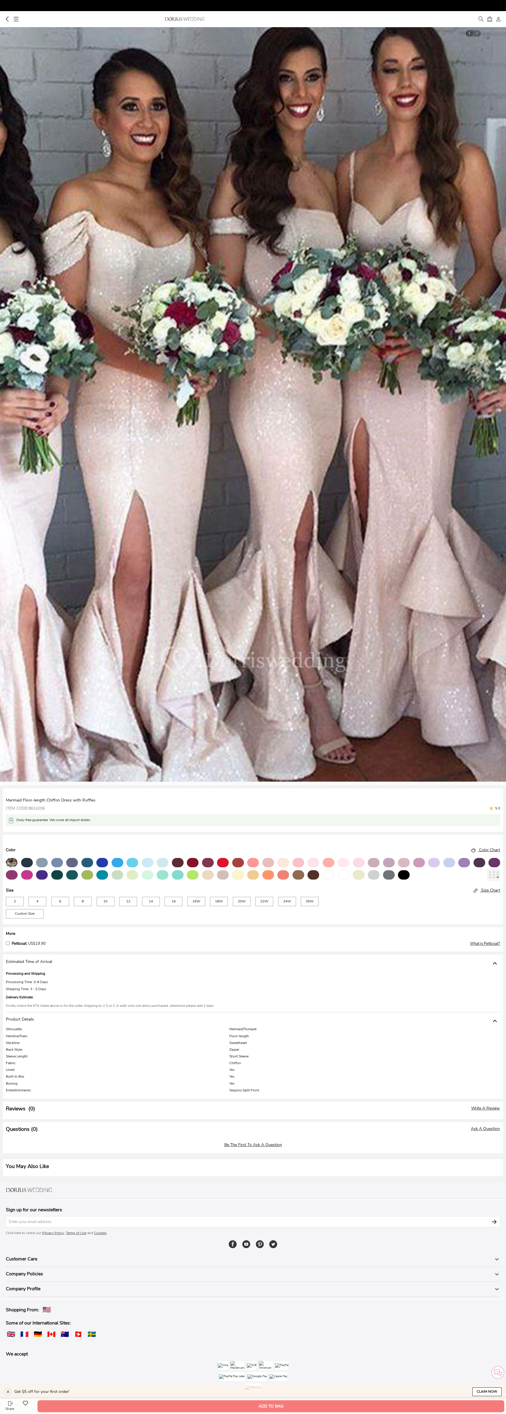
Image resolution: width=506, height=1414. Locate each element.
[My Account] (498, 19)
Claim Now (487, 1391)
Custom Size (25, 913)
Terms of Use (76, 1233)
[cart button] (490, 19)
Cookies (100, 1233)
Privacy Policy (53, 1233)
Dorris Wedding (184, 19)
